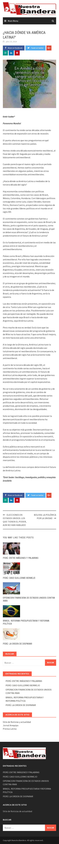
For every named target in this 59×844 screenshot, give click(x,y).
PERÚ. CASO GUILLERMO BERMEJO (19, 578)
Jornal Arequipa (10, 725)
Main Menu (13, 20)
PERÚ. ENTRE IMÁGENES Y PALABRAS (20, 558)
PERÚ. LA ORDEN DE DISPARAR (17, 643)
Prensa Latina (9, 728)
